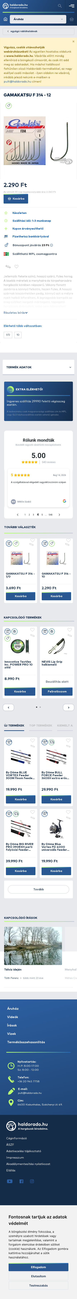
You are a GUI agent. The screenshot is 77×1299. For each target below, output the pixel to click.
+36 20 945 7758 (29, 1081)
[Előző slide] (8, 707)
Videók (12, 1017)
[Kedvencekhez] (16, 267)
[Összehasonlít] (8, 267)
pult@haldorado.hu (17, 81)
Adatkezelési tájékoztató (23, 1151)
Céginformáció (16, 1138)
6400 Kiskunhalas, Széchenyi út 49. (40, 1104)
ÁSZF (10, 1144)
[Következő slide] (68, 707)
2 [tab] (40, 707)
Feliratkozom (57, 691)
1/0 (8, 335)
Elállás (10, 1170)
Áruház (13, 1008)
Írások (12, 1025)
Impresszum (15, 1157)
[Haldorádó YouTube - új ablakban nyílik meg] (12, 1181)
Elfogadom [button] (38, 1267)
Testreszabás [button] (38, 1285)
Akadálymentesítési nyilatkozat (28, 1164)
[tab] (14, 727)
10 (17, 335)
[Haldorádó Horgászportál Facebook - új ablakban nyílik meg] (24, 1181)
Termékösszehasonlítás (26, 1042)
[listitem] (33, 953)
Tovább (38, 889)
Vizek (11, 1034)
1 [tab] (36, 707)
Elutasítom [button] (38, 1276)
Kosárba (18, 198)
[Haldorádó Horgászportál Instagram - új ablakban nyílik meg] (34, 1181)
